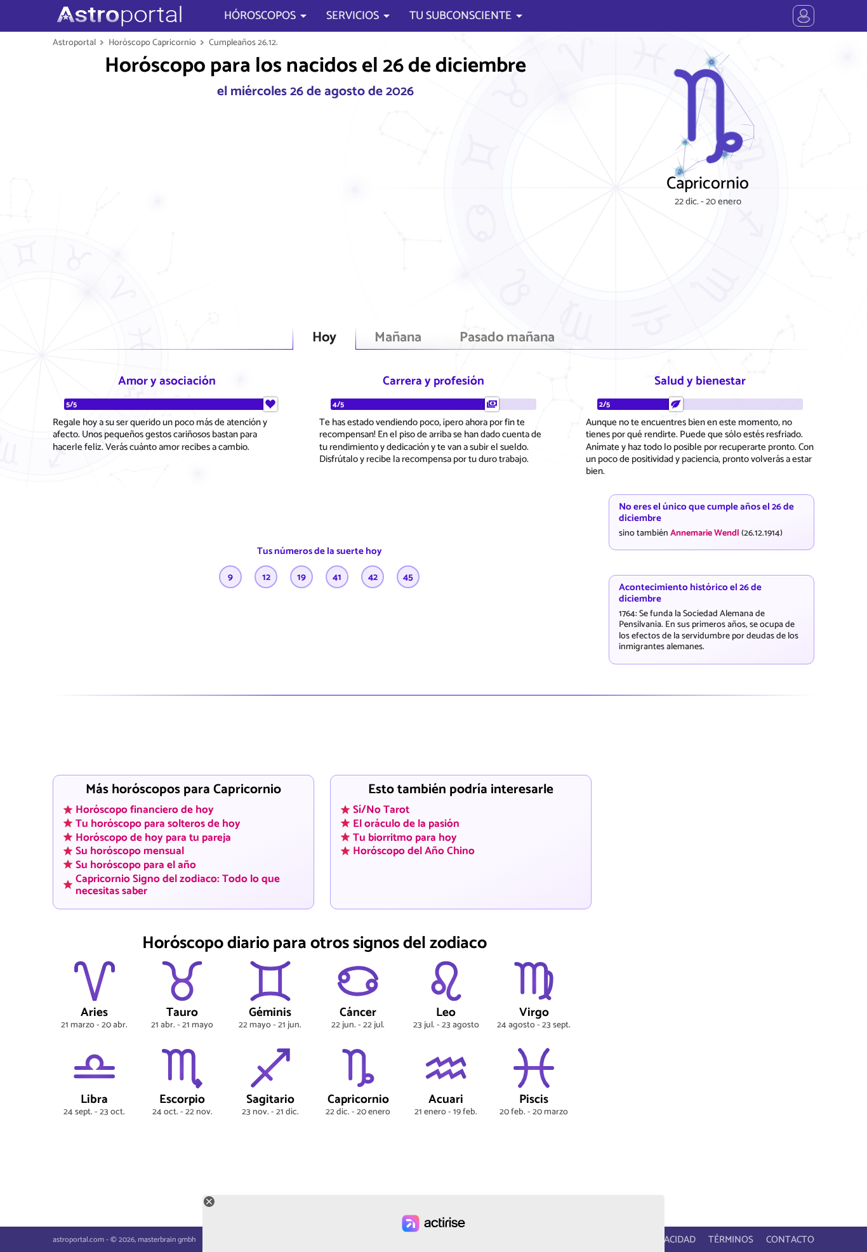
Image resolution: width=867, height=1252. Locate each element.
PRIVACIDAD (670, 1240)
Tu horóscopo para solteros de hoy (158, 824)
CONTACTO (790, 1240)
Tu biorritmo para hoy (405, 837)
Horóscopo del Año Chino (414, 851)
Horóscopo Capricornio (152, 42)
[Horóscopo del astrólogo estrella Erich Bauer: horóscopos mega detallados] (118, 16)
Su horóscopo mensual (130, 851)
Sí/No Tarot (381, 810)
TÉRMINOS (730, 1240)
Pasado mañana (507, 338)
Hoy (324, 338)
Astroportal (74, 42)
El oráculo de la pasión (406, 824)
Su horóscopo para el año (136, 865)
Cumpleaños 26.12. (243, 42)
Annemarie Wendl (704, 533)
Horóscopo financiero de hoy (145, 810)
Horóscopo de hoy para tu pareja (153, 837)
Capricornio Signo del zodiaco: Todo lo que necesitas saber (178, 884)
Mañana (397, 338)
